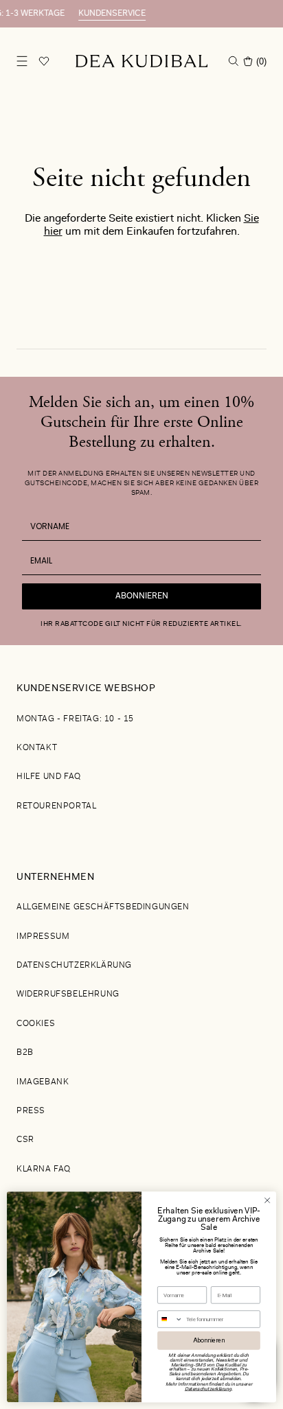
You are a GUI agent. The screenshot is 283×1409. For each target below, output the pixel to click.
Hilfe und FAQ (48, 777)
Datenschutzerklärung (74, 966)
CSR (25, 1140)
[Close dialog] (267, 1200)
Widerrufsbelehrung (68, 994)
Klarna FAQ (43, 1169)
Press (30, 1111)
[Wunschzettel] (43, 61)
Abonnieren (141, 596)
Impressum (42, 937)
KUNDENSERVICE (103, 14)
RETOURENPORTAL (56, 806)
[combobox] (170, 1319)
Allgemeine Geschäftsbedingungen (103, 907)
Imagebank (42, 1082)
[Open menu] (21, 61)
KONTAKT (36, 748)
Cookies (35, 1024)
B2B (25, 1053)
